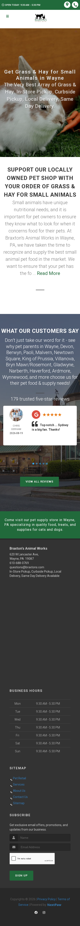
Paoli (28, 352)
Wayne (51, 346)
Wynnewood (15, 377)
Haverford (40, 371)
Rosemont (40, 364)
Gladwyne (63, 364)
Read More (48, 273)
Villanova (64, 358)
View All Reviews (39, 481)
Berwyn (14, 352)
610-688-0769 (19, 563)
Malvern (43, 352)
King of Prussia (37, 358)
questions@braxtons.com (27, 567)
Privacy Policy (46, 899)
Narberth (18, 371)
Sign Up (21, 875)
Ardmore (61, 371)
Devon (66, 346)
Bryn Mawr (17, 364)
